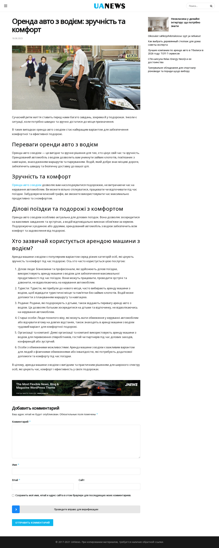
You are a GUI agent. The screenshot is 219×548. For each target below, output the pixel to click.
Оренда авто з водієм (26, 185)
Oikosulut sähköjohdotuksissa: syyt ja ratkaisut (174, 36)
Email (16, 480)
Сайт (82, 480)
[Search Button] (211, 6)
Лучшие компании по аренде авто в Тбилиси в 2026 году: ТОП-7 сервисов (175, 52)
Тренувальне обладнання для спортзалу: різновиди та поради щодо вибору (172, 69)
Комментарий (21, 421)
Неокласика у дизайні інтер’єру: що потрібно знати (185, 22)
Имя (15, 464)
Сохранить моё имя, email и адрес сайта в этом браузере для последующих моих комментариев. (73, 495)
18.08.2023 (17, 38)
